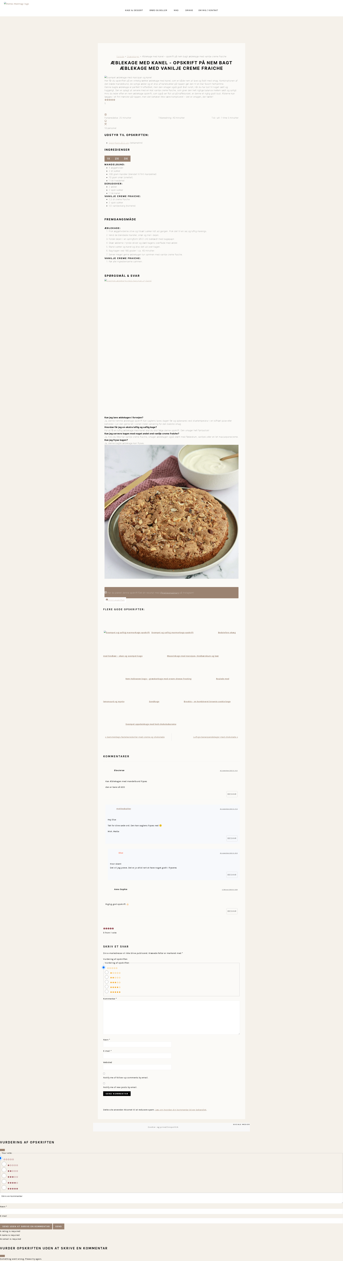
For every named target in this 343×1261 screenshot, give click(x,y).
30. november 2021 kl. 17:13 (229, 770)
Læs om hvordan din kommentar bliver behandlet (180, 1109)
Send (58, 1226)
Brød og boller (158, 10)
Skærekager (133, 56)
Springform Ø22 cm (119, 142)
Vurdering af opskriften (115, 959)
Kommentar (110, 998)
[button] (134, 10)
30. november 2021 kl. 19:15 (229, 853)
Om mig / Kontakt (208, 10)
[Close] (2, 1150)
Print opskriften (116, 600)
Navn (106, 1039)
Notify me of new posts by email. (120, 1087)
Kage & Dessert (134, 10)
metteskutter (123, 808)
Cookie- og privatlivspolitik (163, 1127)
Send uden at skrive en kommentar (26, 1226)
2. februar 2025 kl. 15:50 (230, 889)
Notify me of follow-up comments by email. (125, 1077)
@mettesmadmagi (169, 592)
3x (126, 158)
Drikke (189, 10)
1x (108, 158)
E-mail (107, 1051)
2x (117, 158)
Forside (120, 56)
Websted (107, 1062)
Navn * (3, 1206)
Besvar (232, 794)
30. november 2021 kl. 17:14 (229, 809)
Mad (176, 10)
